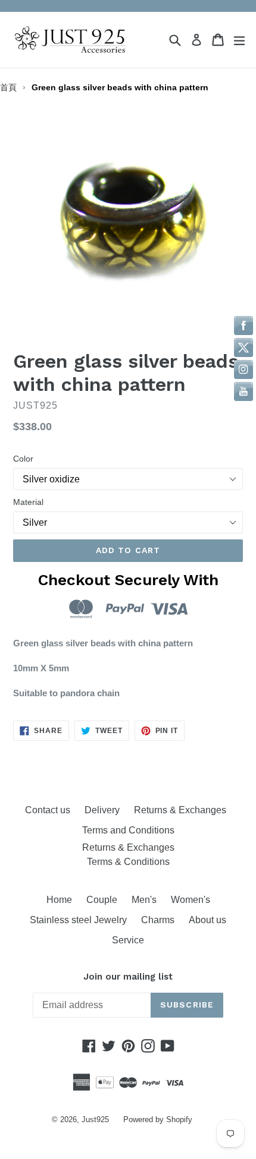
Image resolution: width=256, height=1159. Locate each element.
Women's (190, 900)
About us (207, 920)
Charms (157, 920)
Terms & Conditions (128, 862)
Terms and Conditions (128, 830)
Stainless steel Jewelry (78, 920)
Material (28, 502)
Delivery (102, 810)
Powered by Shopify (157, 1119)
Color (23, 458)
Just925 (95, 1119)
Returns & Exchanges (182, 810)
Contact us (47, 810)
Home (59, 900)
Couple (101, 900)
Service (128, 940)
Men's (144, 900)
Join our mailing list (128, 976)
